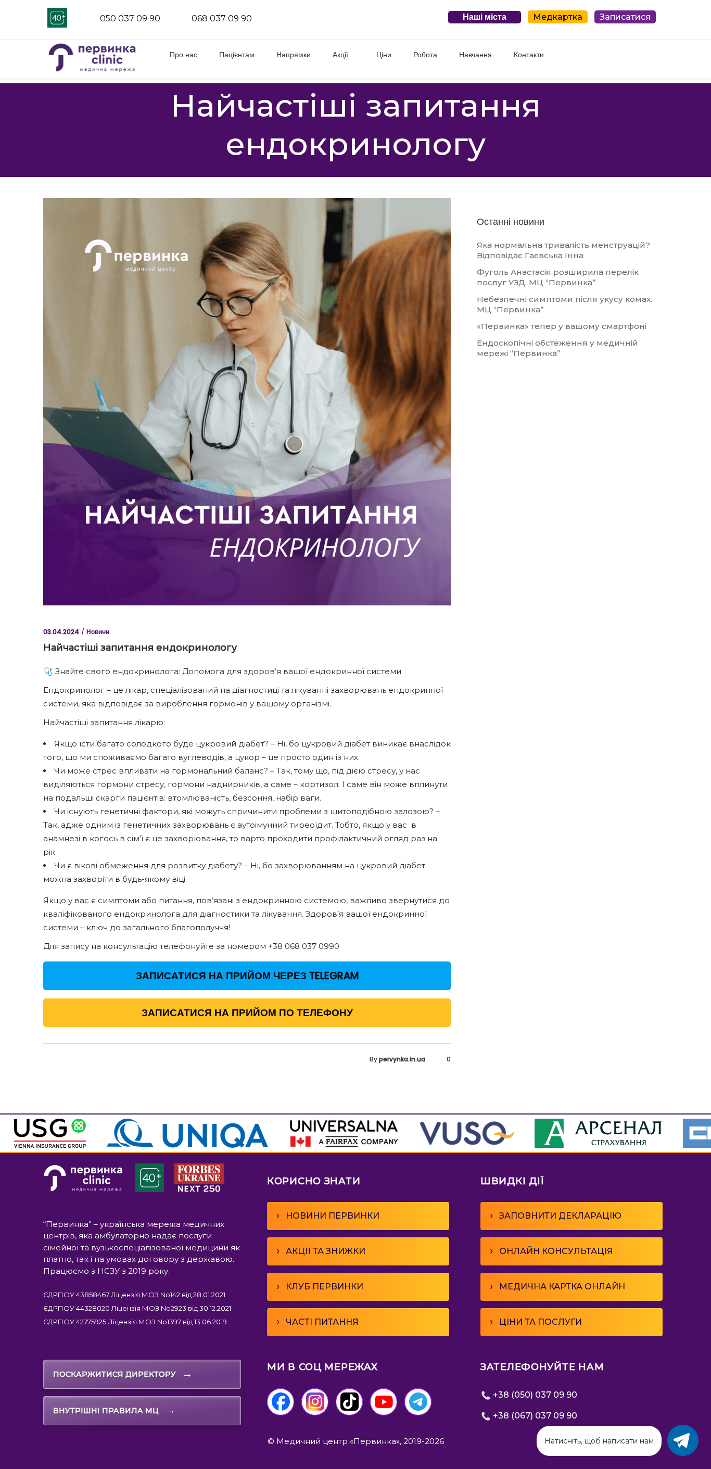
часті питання (317, 1321)
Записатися (625, 17)
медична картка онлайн (557, 1286)
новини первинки (327, 1215)
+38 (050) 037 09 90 (534, 1395)
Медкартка (557, 17)
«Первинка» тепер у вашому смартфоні (561, 326)
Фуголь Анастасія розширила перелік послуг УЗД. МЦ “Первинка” (558, 277)
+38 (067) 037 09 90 (534, 1416)
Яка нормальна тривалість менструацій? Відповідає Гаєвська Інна (563, 250)
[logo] (83, 1189)
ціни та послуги (536, 1321)
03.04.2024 (61, 631)
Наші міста (484, 16)
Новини (97, 631)
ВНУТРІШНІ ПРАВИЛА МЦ (114, 1410)
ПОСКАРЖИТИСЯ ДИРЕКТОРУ (123, 1373)
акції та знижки (320, 1251)
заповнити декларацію (555, 1215)
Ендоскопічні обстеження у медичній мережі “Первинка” (557, 348)
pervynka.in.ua (402, 1059)
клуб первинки (319, 1286)
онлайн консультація (551, 1251)
